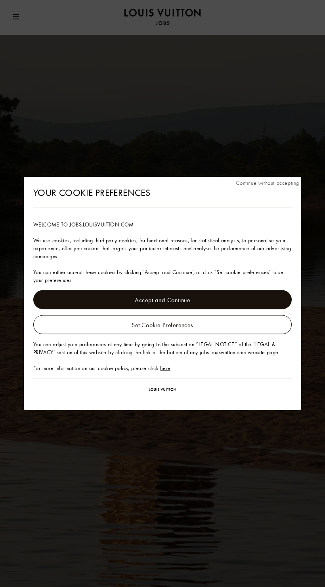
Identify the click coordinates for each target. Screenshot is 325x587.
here (165, 368)
